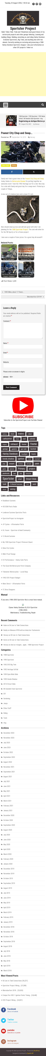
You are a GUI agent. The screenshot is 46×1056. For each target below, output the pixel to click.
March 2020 (7, 854)
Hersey (32, 124)
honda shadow (8, 459)
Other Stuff (5, 165)
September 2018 (9, 941)
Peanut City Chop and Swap (34, 179)
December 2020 (8, 815)
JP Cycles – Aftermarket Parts (13, 524)
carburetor (7, 438)
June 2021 (6, 786)
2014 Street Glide (9, 684)
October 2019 (8, 878)
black (12, 434)
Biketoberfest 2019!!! (34, 297)
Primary (21, 468)
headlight (24, 454)
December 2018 (8, 927)
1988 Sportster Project (20, 229)
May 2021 (6, 791)
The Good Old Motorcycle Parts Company (17, 566)
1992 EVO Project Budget (11, 578)
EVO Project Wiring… (9, 1000)
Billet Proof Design (9, 554)
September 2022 (9, 757)
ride (21, 473)
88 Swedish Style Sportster (26, 118)
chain (17, 439)
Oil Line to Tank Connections (18, 625)
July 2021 (6, 781)
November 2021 (8, 767)
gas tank (24, 449)
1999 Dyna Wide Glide (10, 674)
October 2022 (8, 752)
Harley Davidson (10, 453)
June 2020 (6, 840)
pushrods (6, 473)
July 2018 (6, 951)
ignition (21, 459)
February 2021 (8, 806)
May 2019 (6, 903)
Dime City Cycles (8, 548)
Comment (7, 321)
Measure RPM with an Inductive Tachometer (25, 630)
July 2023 (6, 743)
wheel (4, 489)
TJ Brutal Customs (16, 484)
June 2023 (6, 747)
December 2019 (8, 869)
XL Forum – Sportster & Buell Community (16, 530)
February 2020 (8, 859)
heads (33, 454)
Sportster (8, 478)
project (32, 469)
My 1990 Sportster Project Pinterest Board (17, 542)
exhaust (14, 444)
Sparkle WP (30, 1053)
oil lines (20, 464)
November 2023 (8, 738)
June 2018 (6, 956)
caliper (30, 434)
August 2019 (7, 888)
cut (24, 439)
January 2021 (7, 811)
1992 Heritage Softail (10, 669)
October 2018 (8, 937)
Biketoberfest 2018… (10, 990)
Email (5, 353)
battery (5, 434)
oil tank (29, 464)
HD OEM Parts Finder (10, 507)
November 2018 (8, 932)
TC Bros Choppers (9, 590)
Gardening (6, 699)
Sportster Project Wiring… (11, 986)
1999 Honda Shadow (10, 679)
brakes (21, 434)
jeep (4, 464)
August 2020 (7, 830)
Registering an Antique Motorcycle (28, 121)
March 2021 (7, 801)
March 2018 (7, 971)
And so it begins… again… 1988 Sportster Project (27, 645)
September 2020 (9, 825)
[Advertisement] (23, 74)
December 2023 (8, 733)
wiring (12, 489)
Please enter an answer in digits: (14, 372)
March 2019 (7, 912)
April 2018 (6, 966)
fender (24, 444)
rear (14, 473)
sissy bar (28, 473)
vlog (36, 118)
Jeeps (5, 703)
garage (5, 449)
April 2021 (6, 796)
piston (12, 469)
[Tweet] (34, 172)
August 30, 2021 (21, 124)
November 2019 (8, 874)
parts (4, 469)
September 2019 (9, 883)
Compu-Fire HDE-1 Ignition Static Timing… (17, 995)
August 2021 (7, 777)
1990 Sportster (28, 116)
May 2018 (6, 961)
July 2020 (6, 835)
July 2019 (6, 893)
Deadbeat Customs (9, 501)
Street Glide (31, 479)
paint (37, 463)
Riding (14, 165)
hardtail (33, 449)
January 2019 (7, 922)
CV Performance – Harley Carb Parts (15, 560)
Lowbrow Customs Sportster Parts (14, 513)
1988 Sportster (18, 116)
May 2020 (6, 844)
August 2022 (7, 762)
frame (33, 444)
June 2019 (6, 898)
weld (34, 484)
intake (29, 459)
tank (4, 484)
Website (6, 362)
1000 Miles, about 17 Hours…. (14, 292)
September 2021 (9, 772)
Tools (5, 718)
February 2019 (8, 917)
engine (5, 444)
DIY (4, 694)
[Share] (12, 172)
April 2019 (6, 908)
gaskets (14, 449)
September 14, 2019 (19, 137)
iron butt (37, 459)
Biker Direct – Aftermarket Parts (14, 584)
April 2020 (6, 849)
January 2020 (7, 864)
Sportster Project (23, 28)
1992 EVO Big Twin (9, 665)
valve (27, 484)
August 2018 (7, 946)
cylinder (32, 439)
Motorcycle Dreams (18, 181)
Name (5, 343)
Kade (5, 625)
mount (11, 463)
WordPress (37, 1050)
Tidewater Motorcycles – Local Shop (15, 572)
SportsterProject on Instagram (13, 518)
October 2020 (8, 820)
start (20, 479)
